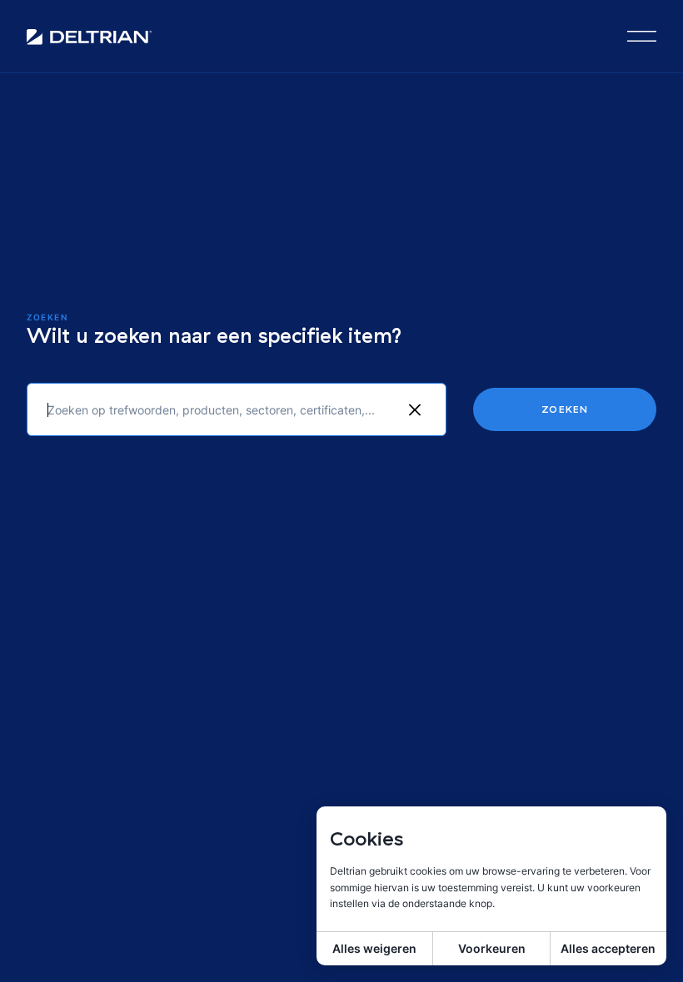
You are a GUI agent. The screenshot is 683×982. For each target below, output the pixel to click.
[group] (414, 410)
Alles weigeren (374, 948)
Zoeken (564, 409)
